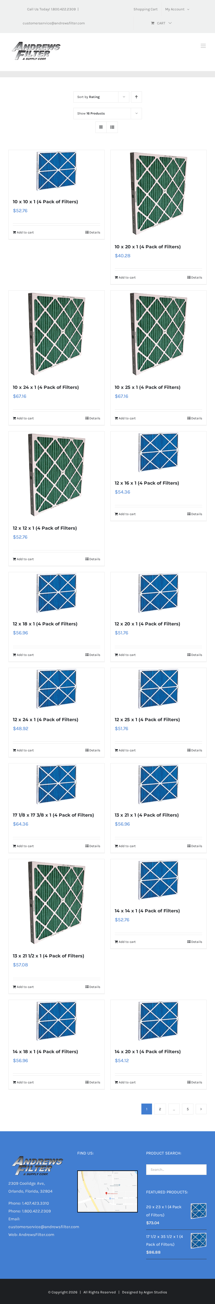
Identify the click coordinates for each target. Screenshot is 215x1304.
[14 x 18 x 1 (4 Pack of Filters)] (56, 1021)
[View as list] (112, 127)
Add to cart (25, 232)
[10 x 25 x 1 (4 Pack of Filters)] (158, 334)
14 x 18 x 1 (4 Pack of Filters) (45, 1051)
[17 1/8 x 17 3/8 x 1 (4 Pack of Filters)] (56, 784)
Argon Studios (155, 1292)
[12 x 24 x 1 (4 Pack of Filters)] (56, 689)
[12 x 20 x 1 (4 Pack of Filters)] (158, 593)
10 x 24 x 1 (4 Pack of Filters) (46, 387)
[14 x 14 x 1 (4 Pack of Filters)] (158, 880)
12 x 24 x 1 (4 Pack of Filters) (45, 719)
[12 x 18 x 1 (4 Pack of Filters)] (56, 593)
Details (94, 232)
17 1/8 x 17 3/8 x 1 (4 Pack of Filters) (53, 815)
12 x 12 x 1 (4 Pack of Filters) (45, 528)
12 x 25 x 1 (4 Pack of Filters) (147, 719)
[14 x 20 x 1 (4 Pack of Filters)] (158, 1021)
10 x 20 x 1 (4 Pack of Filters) (148, 246)
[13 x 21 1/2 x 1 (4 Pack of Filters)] (56, 902)
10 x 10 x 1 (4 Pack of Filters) (45, 201)
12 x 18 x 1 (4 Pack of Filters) (45, 624)
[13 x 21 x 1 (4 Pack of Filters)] (158, 784)
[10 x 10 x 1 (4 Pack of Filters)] (56, 171)
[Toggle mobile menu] (204, 46)
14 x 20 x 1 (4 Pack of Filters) (148, 1051)
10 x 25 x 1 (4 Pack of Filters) (148, 387)
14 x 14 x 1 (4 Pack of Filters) (147, 910)
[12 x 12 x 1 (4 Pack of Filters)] (56, 474)
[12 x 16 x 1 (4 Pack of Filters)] (158, 452)
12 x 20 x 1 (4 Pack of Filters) (147, 624)
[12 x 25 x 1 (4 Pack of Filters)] (158, 689)
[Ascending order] (136, 97)
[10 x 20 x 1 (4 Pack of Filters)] (158, 193)
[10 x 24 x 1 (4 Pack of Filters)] (56, 334)
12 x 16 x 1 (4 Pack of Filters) (147, 483)
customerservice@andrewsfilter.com (54, 23)
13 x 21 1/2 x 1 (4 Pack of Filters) (48, 956)
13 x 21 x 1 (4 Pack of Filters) (147, 815)
